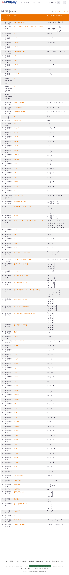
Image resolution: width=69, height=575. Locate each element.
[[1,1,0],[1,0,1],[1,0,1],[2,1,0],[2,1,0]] (24, 313)
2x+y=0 (16, 182)
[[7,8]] (15, 332)
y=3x (15, 444)
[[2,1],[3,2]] (17, 499)
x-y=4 (15, 408)
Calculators (26, 2)
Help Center (39, 561)
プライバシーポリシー (27, 568)
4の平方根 (17, 489)
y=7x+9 (16, 386)
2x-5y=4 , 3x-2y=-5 (19, 524)
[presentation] (50, 22)
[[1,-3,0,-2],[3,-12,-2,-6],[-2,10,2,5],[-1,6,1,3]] (27, 290)
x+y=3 (15, 33)
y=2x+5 (16, 146)
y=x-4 (15, 471)
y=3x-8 (16, 439)
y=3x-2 (16, 65)
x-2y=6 (16, 173)
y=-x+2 (16, 271)
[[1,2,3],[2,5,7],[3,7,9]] (20, 299)
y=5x (15, 230)
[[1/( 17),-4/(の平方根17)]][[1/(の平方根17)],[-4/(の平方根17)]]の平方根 (34, 26)
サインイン (51, 2)
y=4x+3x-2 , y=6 (18, 195)
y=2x (15, 56)
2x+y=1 (16, 336)
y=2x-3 (16, 137)
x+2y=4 (16, 377)
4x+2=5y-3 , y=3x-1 (19, 111)
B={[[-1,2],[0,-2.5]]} (19, 215)
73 (65, 11)
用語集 (11, 561)
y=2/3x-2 (16, 159)
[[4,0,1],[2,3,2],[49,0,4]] (20, 504)
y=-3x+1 (16, 448)
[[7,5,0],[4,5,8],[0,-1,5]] (20, 282)
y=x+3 (15, 191)
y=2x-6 (16, 430)
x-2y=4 (16, 345)
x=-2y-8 (16, 363)
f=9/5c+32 (17, 484)
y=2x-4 (16, 141)
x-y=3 (15, 38)
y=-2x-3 (16, 435)
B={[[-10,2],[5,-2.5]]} (20, 201)
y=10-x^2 (16, 426)
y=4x (15, 69)
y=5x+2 (16, 132)
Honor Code (38, 568)
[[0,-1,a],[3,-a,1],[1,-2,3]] (21, 264)
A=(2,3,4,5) (17, 511)
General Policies (57, 566)
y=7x (15, 234)
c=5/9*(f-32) (17, 480)
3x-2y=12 (16, 128)
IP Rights (46, 568)
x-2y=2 (16, 168)
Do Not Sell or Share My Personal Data (40, 566)
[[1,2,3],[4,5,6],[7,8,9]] (20, 325)
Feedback (31, 561)
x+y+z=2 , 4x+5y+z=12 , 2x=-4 (22, 259)
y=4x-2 (16, 462)
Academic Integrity (21, 561)
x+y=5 (15, 354)
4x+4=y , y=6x (18, 107)
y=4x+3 (16, 453)
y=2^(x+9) (16, 422)
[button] (58, 2)
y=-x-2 (15, 239)
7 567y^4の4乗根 (19, 475)
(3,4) (15, 116)
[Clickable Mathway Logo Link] (9, 2)
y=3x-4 (16, 457)
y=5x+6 (16, 186)
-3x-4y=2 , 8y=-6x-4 (19, 520)
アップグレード (37, 2)
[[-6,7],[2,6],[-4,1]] (19, 492)
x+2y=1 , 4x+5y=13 (19, 22)
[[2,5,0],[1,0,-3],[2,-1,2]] (21, 275)
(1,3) (15, 123)
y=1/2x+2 (16, 395)
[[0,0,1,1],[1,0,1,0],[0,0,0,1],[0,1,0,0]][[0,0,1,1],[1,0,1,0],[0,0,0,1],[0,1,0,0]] (35, 220)
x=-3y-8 (16, 359)
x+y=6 (15, 368)
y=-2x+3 (16, 42)
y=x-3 (15, 248)
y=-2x (15, 413)
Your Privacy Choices (21, 566)
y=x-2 (15, 243)
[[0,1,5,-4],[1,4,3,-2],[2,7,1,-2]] (22, 306)
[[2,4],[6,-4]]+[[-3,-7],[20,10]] (22, 206)
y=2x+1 (16, 47)
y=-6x (15, 466)
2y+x (15, 177)
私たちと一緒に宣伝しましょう (54, 561)
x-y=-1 (15, 350)
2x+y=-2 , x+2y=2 (19, 102)
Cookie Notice (9, 566)
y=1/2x (16, 150)
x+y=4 (15, 372)
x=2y (15, 164)
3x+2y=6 (16, 74)
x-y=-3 (15, 404)
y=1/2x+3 (16, 399)
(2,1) (15, 515)
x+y (15, 381)
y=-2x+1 (16, 417)
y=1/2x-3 (16, 155)
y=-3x (15, 60)
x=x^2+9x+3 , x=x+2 (19, 51)
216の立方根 (17, 120)
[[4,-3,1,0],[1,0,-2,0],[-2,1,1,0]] (22, 252)
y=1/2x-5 (16, 390)
